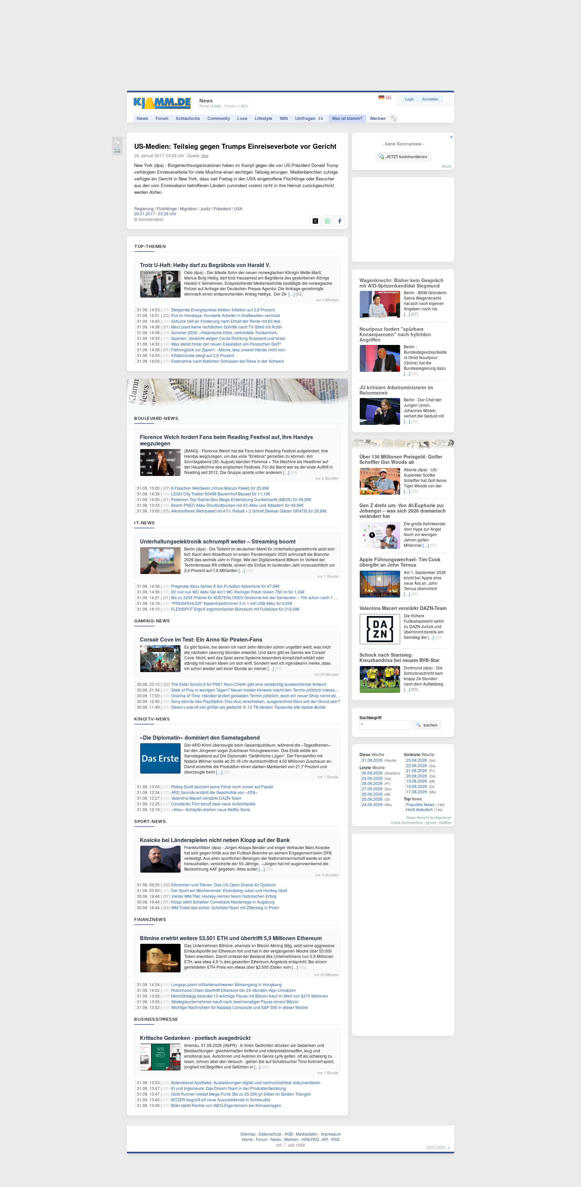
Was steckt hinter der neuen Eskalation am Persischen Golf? (226, 344)
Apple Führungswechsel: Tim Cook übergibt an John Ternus (399, 562)
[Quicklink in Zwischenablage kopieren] (117, 142)
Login (409, 98)
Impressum (331, 1134)
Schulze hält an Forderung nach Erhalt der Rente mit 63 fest (225, 321)
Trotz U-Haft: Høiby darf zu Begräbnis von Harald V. (205, 265)
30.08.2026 (372, 773)
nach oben (436, 1146)
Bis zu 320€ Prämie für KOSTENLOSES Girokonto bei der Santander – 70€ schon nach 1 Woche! (259, 597)
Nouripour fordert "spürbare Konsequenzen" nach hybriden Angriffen (395, 334)
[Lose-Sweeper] (394, 120)
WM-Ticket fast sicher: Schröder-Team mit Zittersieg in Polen (225, 907)
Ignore (431, 822)
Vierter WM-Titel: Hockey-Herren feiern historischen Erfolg (223, 896)
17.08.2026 (416, 791)
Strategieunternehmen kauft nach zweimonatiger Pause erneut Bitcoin (235, 1001)
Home (247, 1139)
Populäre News (420, 804)
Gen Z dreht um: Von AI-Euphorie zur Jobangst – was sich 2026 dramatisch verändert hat (402, 510)
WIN (284, 118)
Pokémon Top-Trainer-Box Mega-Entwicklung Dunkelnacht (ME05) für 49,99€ (241, 499)
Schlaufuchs (188, 118)
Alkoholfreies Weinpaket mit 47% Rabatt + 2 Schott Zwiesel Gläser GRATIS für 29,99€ (249, 511)
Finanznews (150, 919)
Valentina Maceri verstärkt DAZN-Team (206, 798)
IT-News (144, 522)
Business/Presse (156, 1019)
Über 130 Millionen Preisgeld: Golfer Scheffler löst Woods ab (400, 459)
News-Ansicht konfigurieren (429, 817)
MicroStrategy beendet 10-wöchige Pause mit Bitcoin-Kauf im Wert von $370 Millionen (249, 996)
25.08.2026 (372, 799)
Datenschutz (270, 1134)
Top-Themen (150, 246)
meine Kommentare (407, 822)
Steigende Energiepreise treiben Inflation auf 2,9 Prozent (223, 309)
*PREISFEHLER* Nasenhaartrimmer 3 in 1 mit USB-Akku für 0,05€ (232, 603)
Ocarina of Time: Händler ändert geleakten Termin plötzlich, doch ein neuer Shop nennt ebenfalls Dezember (269, 695)
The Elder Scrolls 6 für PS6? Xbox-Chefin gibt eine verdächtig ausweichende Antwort (248, 684)
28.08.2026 (372, 783)
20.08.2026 (416, 776)
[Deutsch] (382, 97)
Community (218, 118)
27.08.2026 (372, 788)
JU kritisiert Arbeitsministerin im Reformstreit (396, 390)
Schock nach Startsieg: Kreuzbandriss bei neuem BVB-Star (399, 657)
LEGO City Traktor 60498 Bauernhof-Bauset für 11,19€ (220, 493)
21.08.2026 (416, 770)
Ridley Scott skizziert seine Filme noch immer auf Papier (222, 786)
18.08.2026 (416, 786)
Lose (242, 118)
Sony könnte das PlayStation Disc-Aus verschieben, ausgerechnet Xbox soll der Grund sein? (255, 701)
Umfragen (309, 118)
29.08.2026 (372, 778)
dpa (204, 155)
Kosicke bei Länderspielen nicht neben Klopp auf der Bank (215, 840)
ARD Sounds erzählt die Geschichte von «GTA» (214, 792)
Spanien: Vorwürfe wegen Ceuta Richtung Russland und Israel (228, 338)
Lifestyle (263, 118)
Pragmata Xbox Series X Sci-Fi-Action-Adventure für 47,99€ (225, 586)
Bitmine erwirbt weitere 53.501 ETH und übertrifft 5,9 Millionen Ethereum (231, 938)
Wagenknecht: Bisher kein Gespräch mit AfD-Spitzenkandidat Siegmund (401, 283)
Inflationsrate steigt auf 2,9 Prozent (202, 355)
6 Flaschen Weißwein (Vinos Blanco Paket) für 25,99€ (220, 488)
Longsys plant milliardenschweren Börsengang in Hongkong (226, 984)
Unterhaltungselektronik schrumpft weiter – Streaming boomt (218, 541)
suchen (430, 725)
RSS (335, 1139)
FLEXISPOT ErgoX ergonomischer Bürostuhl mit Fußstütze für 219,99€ (235, 609)
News (142, 118)
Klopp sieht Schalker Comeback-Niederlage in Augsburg (223, 902)
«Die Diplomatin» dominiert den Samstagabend (200, 737)
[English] (388, 97)
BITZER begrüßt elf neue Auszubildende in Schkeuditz (220, 1099)
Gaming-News (152, 620)
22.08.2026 (416, 765)
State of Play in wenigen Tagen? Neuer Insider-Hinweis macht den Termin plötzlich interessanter (258, 690)
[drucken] (117, 150)
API (325, 1139)
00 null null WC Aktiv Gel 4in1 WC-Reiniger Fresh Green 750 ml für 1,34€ (238, 592)
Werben (378, 118)
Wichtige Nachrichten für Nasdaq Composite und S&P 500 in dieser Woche (239, 1007)
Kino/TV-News (152, 718)
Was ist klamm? (347, 118)
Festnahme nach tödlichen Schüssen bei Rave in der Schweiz (227, 361)
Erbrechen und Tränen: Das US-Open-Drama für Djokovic (223, 884)
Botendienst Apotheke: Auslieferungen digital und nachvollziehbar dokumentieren (245, 1082)
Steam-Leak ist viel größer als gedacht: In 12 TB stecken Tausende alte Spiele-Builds (248, 707)
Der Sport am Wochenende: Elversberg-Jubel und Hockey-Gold (229, 890)
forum (447, 166)
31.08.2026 (372, 760)
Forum (162, 118)
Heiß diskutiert (419, 809)
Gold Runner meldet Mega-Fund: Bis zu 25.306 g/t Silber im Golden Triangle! (241, 1094)
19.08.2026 (416, 781)
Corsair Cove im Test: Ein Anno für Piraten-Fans (201, 639)
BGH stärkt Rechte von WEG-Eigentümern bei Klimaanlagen (226, 1105)
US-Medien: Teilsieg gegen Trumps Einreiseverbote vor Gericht (235, 146)
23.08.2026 (416, 760)
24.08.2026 (372, 804)
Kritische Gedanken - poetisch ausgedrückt (195, 1038)
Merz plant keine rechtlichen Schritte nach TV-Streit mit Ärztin (226, 326)
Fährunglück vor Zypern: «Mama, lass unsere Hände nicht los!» (228, 349)
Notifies (445, 822)
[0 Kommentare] (148, 219)
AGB (288, 1134)
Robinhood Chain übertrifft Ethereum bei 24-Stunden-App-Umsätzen (233, 990)
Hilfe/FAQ (310, 1139)
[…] (291, 294)
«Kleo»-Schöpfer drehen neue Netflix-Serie (210, 809)
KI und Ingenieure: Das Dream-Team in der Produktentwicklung (228, 1088)
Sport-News (150, 821)
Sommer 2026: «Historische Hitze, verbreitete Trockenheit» (224, 332)
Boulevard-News (156, 418)
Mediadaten (307, 1134)
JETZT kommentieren (406, 156)
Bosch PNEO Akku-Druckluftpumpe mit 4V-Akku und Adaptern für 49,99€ (237, 505)
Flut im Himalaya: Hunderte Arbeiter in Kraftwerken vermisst (225, 315)
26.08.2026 (372, 794)
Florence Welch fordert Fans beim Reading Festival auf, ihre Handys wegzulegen (226, 440)
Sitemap (248, 1134)
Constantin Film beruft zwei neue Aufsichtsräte (213, 803)
